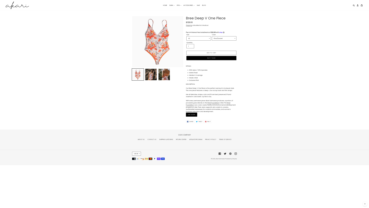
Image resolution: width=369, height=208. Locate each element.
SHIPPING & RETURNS (166, 139)
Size (187, 35)
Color (214, 35)
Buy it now (211, 58)
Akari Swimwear (220, 159)
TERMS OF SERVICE (225, 139)
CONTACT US (151, 139)
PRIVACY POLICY (210, 139)
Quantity (189, 43)
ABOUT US (141, 139)
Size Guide (191, 114)
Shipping (189, 25)
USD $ (136, 154)
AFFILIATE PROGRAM (195, 139)
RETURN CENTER (181, 139)
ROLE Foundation (213, 103)
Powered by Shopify (231, 159)
